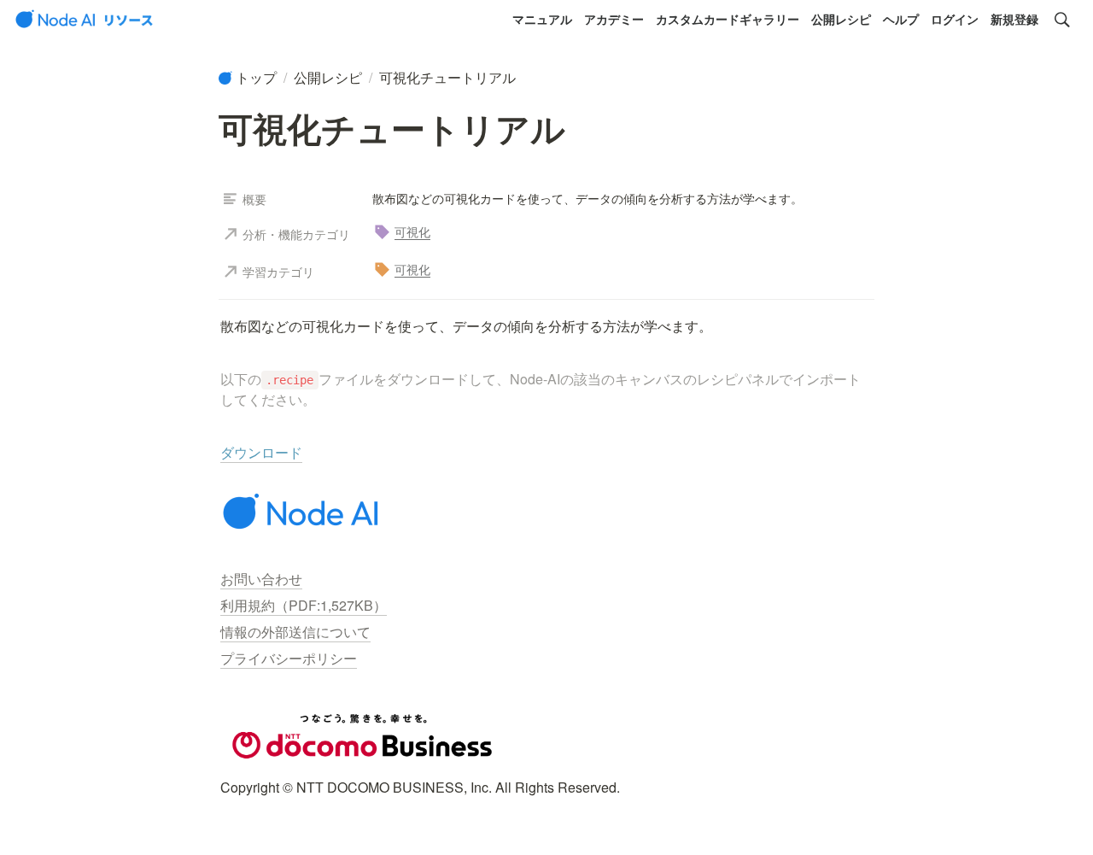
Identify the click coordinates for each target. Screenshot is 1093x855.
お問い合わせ (261, 579)
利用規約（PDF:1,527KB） (303, 605)
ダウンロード (261, 452)
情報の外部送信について (295, 631)
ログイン (955, 18)
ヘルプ (901, 18)
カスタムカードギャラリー (727, 18)
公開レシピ (841, 18)
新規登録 (1014, 18)
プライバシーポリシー (288, 658)
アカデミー (614, 18)
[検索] (1062, 20)
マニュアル (542, 18)
